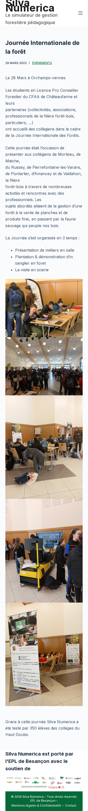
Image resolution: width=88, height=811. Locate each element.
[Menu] (80, 13)
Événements (42, 63)
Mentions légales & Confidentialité (36, 805)
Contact (70, 805)
